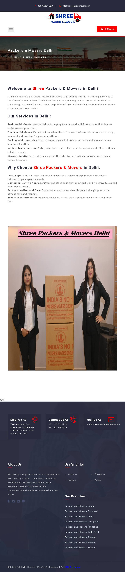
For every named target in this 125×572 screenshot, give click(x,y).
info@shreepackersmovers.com (76, 6)
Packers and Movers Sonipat (80, 537)
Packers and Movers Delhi (79, 516)
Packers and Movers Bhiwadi (80, 547)
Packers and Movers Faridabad (81, 526)
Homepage (13, 56)
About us (72, 474)
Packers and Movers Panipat (80, 542)
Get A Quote (107, 29)
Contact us (100, 474)
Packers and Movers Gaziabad (81, 511)
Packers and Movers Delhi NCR (82, 532)
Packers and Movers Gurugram (82, 521)
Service (72, 480)
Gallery (98, 480)
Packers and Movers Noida (79, 506)
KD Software (72, 567)
